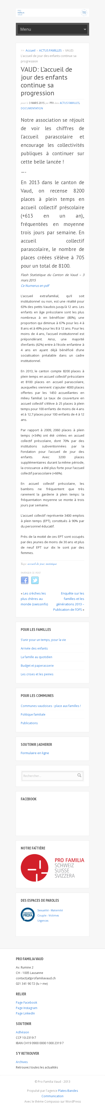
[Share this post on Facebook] (25, 583)
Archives (22, 1062)
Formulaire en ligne (35, 753)
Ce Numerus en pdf (35, 285)
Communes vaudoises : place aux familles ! (51, 706)
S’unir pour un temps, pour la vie (43, 640)
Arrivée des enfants (34, 648)
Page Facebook (26, 1002)
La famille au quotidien (36, 657)
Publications (29, 723)
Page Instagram (26, 1008)
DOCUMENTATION (32, 108)
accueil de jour (36, 564)
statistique (51, 564)
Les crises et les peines (37, 674)
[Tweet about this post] (35, 583)
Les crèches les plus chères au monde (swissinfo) (34, 598)
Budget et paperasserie (37, 665)
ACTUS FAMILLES (50, 50)
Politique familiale (33, 714)
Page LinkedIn (25, 1013)
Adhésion (22, 1032)
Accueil (30, 50)
